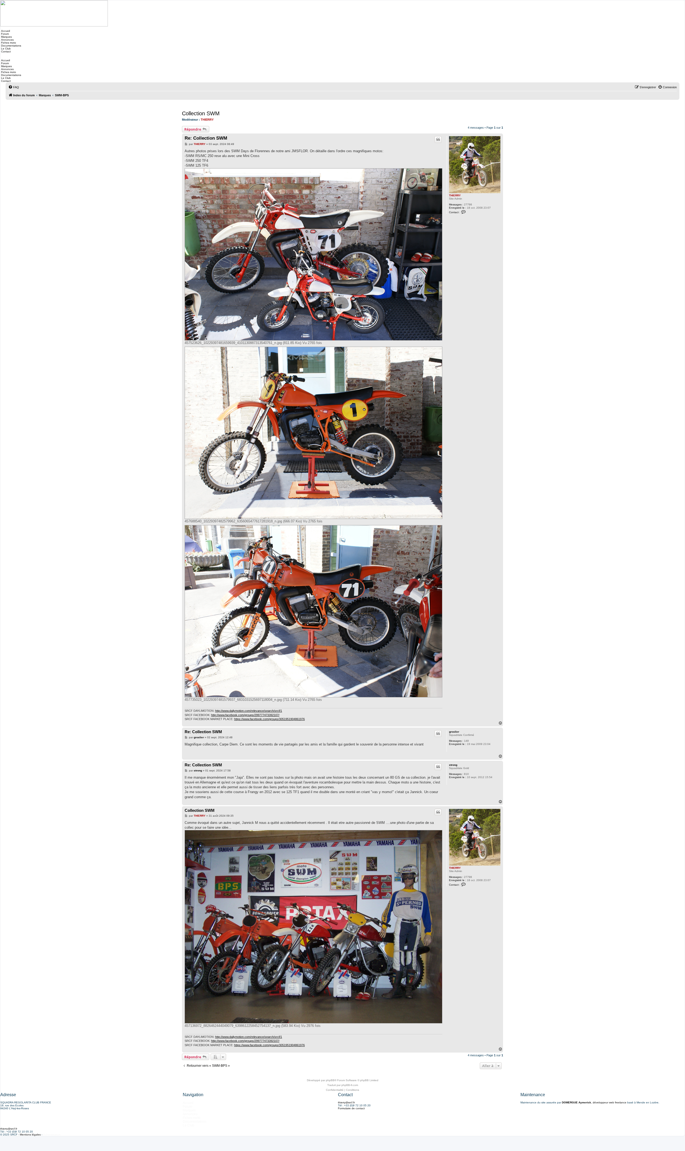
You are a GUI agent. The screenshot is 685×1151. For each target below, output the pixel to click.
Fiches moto (8, 42)
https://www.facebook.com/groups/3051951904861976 (269, 719)
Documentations (10, 45)
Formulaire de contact (351, 1108)
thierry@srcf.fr (346, 1102)
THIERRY (207, 119)
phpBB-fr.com (349, 1085)
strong (453, 764)
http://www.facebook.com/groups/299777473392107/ (245, 715)
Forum (4, 33)
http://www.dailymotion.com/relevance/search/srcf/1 (248, 710)
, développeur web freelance (594, 1102)
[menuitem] (13, 87)
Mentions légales (30, 1134)
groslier (454, 731)
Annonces (7, 39)
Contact (5, 51)
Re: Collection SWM (206, 138)
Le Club (5, 48)
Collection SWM (201, 113)
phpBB (330, 1080)
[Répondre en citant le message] (438, 139)
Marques (6, 36)
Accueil (5, 30)
